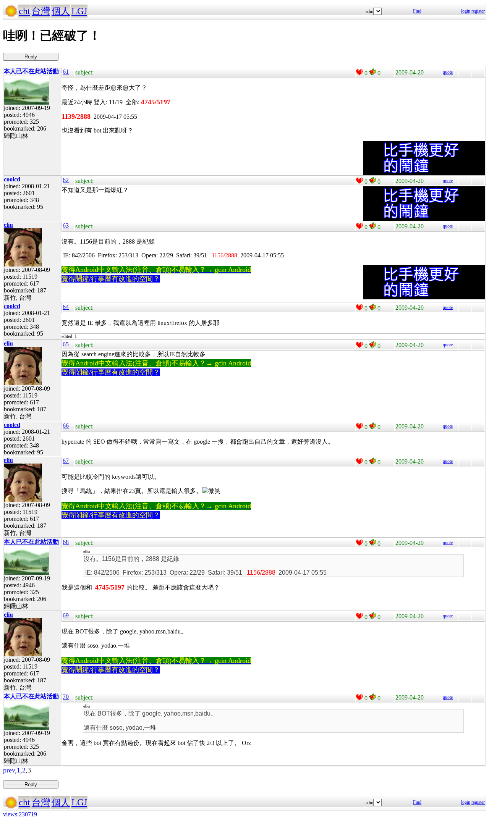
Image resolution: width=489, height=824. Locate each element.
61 (66, 71)
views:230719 (20, 814)
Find (417, 11)
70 (66, 696)
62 (66, 180)
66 (66, 425)
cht (24, 11)
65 (66, 344)
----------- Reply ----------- (30, 57)
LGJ (79, 11)
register (478, 11)
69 (66, 615)
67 (66, 460)
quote (448, 72)
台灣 (41, 11)
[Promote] (359, 72)
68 (66, 542)
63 (66, 225)
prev (9, 770)
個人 (61, 11)
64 (66, 307)
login (465, 11)
